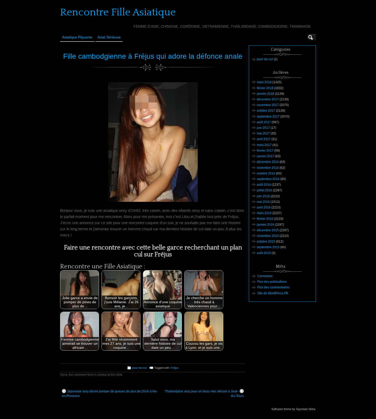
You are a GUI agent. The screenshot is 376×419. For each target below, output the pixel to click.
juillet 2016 (264, 190)
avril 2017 (264, 139)
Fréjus (175, 367)
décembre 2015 (268, 230)
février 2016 (265, 219)
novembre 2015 (268, 236)
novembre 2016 (268, 168)
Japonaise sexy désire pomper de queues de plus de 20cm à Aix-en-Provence (110, 394)
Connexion (265, 276)
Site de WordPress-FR (272, 293)
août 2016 (264, 184)
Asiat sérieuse (109, 37)
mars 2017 (264, 145)
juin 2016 (263, 196)
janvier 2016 (265, 224)
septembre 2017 (268, 116)
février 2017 (265, 150)
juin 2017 (263, 128)
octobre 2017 (266, 110)
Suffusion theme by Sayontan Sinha (293, 409)
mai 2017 (263, 133)
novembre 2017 (268, 105)
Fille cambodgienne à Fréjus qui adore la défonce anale (152, 56)
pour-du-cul (139, 367)
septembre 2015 (268, 247)
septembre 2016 (268, 179)
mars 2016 (264, 213)
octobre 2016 (266, 173)
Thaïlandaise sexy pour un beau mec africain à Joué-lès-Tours (204, 394)
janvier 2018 (265, 94)
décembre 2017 (268, 99)
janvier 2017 (265, 156)
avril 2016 (264, 207)
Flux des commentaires (273, 287)
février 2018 (265, 88)
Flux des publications (272, 282)
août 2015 (264, 253)
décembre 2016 (268, 162)
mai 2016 (263, 202)
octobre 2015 (266, 241)
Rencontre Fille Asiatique (118, 12)
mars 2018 (264, 82)
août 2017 (264, 122)
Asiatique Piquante (77, 37)
